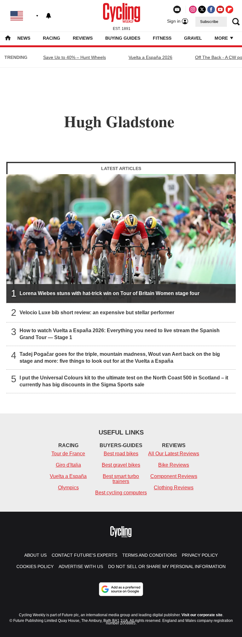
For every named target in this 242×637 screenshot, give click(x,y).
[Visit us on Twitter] (202, 9)
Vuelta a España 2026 (150, 57)
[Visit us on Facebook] (211, 9)
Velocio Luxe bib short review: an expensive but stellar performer (97, 312)
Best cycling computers (121, 492)
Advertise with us (81, 566)
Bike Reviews (173, 465)
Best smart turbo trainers (121, 479)
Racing (51, 38)
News (23, 38)
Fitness (162, 38)
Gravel (193, 38)
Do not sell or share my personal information (167, 566)
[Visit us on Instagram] (193, 9)
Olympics (68, 487)
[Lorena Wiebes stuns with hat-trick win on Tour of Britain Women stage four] (121, 238)
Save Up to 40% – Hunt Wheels (74, 57)
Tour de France (68, 453)
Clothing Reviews (173, 487)
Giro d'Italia (68, 465)
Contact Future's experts (84, 555)
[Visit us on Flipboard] (229, 9)
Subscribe (209, 22)
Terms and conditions (149, 555)
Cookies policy (35, 566)
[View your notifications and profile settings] (48, 15)
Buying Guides (122, 38)
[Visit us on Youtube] (220, 9)
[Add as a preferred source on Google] (121, 589)
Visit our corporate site (202, 615)
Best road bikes (121, 453)
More (222, 38)
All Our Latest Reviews (173, 453)
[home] (8, 38)
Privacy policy (200, 555)
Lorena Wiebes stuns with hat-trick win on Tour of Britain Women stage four (109, 293)
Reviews (83, 38)
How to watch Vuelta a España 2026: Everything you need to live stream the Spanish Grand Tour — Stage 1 (120, 334)
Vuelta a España (68, 476)
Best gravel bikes (121, 465)
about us (35, 555)
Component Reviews (173, 476)
